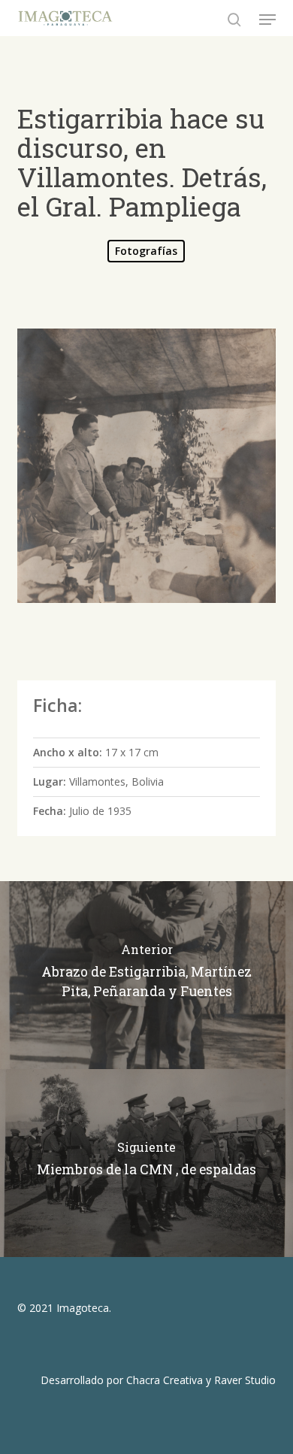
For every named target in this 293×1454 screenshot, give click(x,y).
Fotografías (146, 251)
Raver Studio (245, 1380)
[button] (267, 19)
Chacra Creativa (164, 1380)
